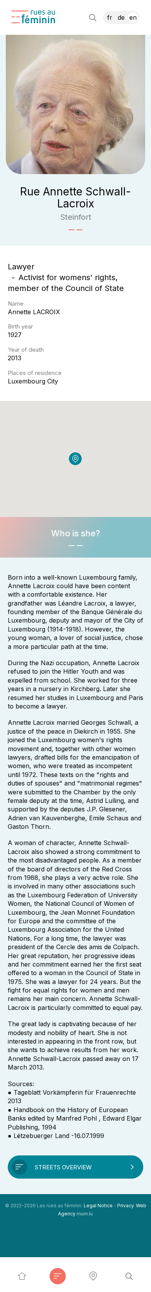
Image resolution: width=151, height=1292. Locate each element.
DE (121, 17)
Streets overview (63, 1167)
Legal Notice (98, 1205)
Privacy (125, 1205)
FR (109, 17)
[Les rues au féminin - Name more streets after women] (22, 1276)
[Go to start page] (33, 16)
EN (133, 17)
